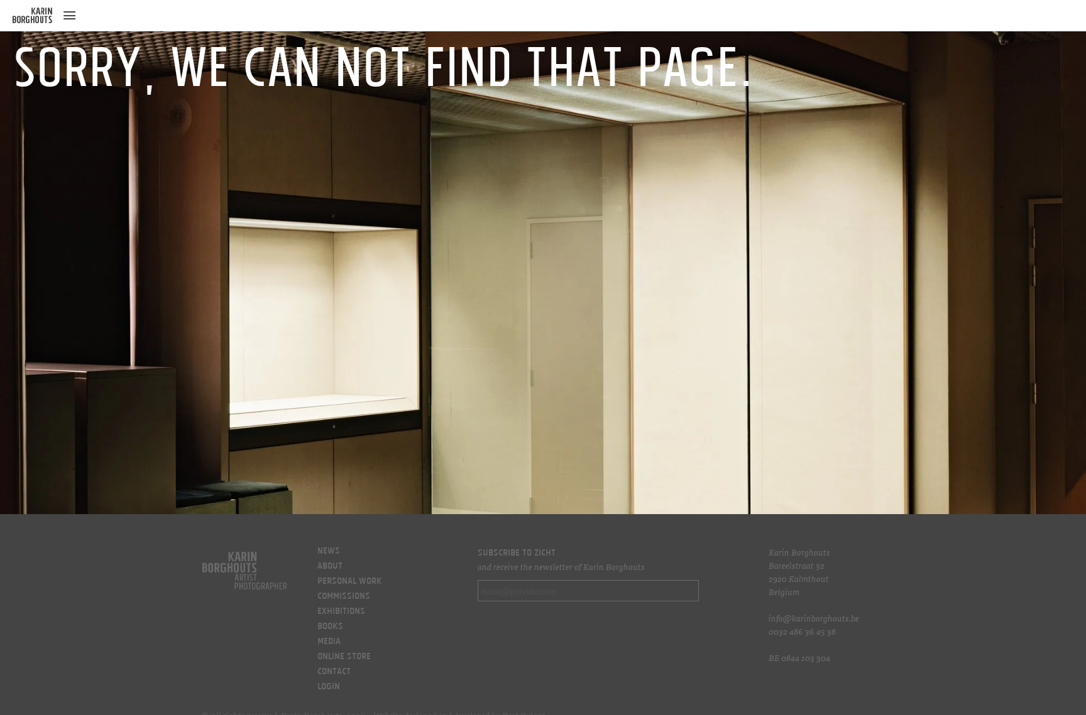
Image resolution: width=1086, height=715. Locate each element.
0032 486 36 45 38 (802, 631)
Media (329, 642)
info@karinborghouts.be (814, 618)
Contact (334, 672)
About (330, 567)
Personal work (349, 582)
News (328, 552)
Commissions (343, 597)
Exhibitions (341, 612)
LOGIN (328, 687)
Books (330, 627)
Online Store (344, 657)
